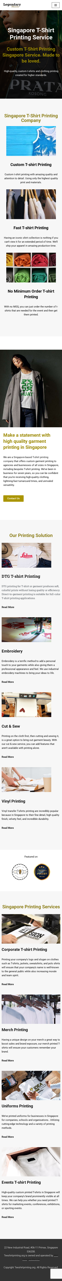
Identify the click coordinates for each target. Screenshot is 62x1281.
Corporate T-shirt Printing (24, 949)
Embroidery (12, 651)
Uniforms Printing (17, 1106)
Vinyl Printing (13, 801)
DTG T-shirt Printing (21, 576)
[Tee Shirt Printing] (12, 5)
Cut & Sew (11, 726)
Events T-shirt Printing (21, 1182)
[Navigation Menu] (56, 5)
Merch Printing (15, 1029)
